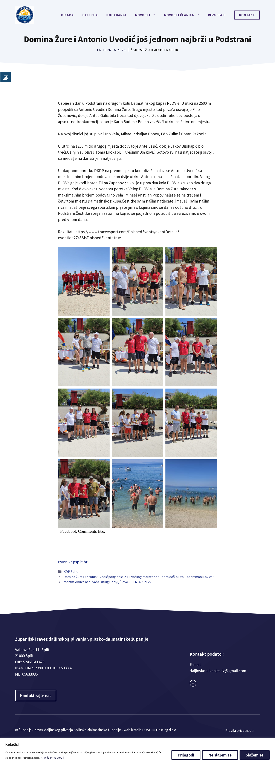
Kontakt (247, 15)
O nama (67, 15)
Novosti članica (179, 15)
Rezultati (217, 15)
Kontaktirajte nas (35, 695)
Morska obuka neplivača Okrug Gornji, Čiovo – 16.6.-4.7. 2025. (108, 582)
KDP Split (71, 571)
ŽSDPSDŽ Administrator (154, 50)
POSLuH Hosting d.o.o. (159, 730)
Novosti (142, 15)
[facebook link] (193, 683)
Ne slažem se (220, 755)
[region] (137, 751)
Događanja (116, 15)
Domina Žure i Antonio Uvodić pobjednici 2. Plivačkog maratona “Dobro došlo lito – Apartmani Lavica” (139, 577)
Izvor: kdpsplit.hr (72, 561)
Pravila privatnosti (52, 757)
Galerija (90, 15)
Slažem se (254, 755)
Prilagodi (186, 755)
